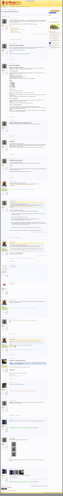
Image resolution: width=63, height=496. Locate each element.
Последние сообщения (4, 7)
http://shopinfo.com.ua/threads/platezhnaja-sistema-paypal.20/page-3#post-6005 (21, 184)
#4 (46, 134)
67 (7, 290)
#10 (46, 278)
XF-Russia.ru (5, 494)
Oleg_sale (55, 38)
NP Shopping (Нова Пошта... (55, 44)
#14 (46, 353)
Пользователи (12, 6)
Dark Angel (11, 39)
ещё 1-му (17, 39)
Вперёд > (9, 16)
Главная (4, 6)
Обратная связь (51, 492)
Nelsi (13, 39)
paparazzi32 (3, 389)
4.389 (7, 252)
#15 (46, 377)
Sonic (54, 43)
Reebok (55, 40)
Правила (17, 6)
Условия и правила (45, 492)
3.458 (7, 477)
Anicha (10, 237)
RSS (61, 492)
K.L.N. (15, 39)
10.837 (7, 368)
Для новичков (22, 6)
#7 (46, 196)
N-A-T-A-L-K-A (15, 237)
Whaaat (55, 33)
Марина (16, 12)
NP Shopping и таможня (54, 37)
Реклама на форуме (55, 29)
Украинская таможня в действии (55, 47)
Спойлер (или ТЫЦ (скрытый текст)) (15, 32)
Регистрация (55, 10)
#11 (46, 296)
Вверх (60, 492)
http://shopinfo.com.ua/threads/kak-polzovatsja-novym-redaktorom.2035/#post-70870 (25, 320)
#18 (46, 433)
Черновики (11, 30)
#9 (46, 259)
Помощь (27, 6)
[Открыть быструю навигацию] (47, 9)
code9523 (55, 45)
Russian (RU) (3, 492)
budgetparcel (3, 288)
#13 (46, 332)
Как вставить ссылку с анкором (15, 27)
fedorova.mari (4, 271)
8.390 (7, 27)
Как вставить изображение (14, 28)
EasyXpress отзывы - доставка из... (56, 35)
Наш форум (6, 12)
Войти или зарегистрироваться (30, 0)
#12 (46, 315)
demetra (3, 425)
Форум (8, 6)
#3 (46, 115)
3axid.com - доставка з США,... (55, 42)
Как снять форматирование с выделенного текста (17, 29)
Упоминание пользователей (14, 31)
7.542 (7, 391)
